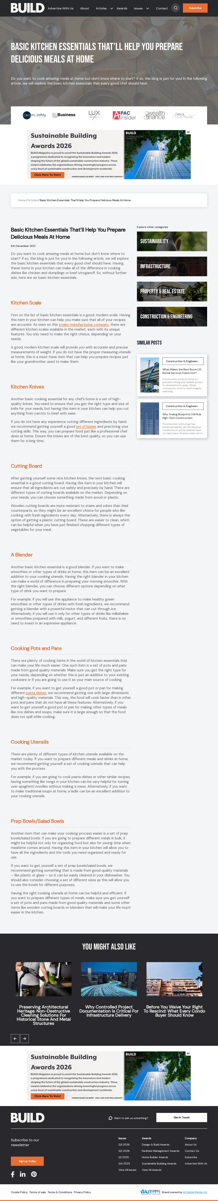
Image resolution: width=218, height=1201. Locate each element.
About (84, 8)
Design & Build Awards (155, 1144)
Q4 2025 (124, 1163)
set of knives (86, 426)
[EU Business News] (49, 115)
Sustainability (154, 241)
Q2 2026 (124, 1151)
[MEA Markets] (169, 115)
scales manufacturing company (84, 324)
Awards (122, 8)
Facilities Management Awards (160, 1151)
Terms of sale (37, 1192)
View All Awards (151, 1170)
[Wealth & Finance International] (139, 115)
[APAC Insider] (109, 115)
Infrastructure (155, 266)
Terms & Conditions (60, 1192)
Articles (101, 8)
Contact (162, 8)
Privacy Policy (82, 1192)
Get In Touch (182, 1117)
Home (22, 200)
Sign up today (27, 1161)
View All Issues (127, 1170)
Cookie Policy (19, 1192)
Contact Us (192, 1151)
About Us (191, 1144)
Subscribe (195, 8)
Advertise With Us (60, 8)
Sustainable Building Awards (159, 1163)
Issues (138, 8)
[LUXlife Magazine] (79, 115)
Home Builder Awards (155, 1157)
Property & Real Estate (162, 291)
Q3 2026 (124, 1144)
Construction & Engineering (166, 316)
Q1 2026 (124, 1157)
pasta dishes (36, 692)
